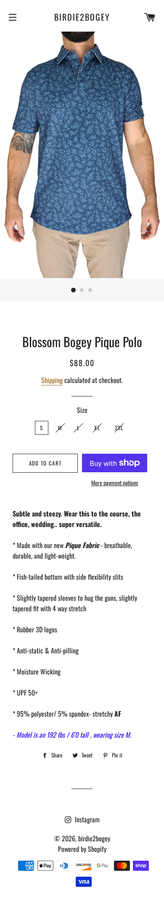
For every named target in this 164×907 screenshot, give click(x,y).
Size (82, 410)
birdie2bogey (82, 17)
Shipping (52, 380)
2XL (119, 427)
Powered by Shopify (82, 849)
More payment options (114, 482)
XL (97, 427)
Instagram (86, 819)
